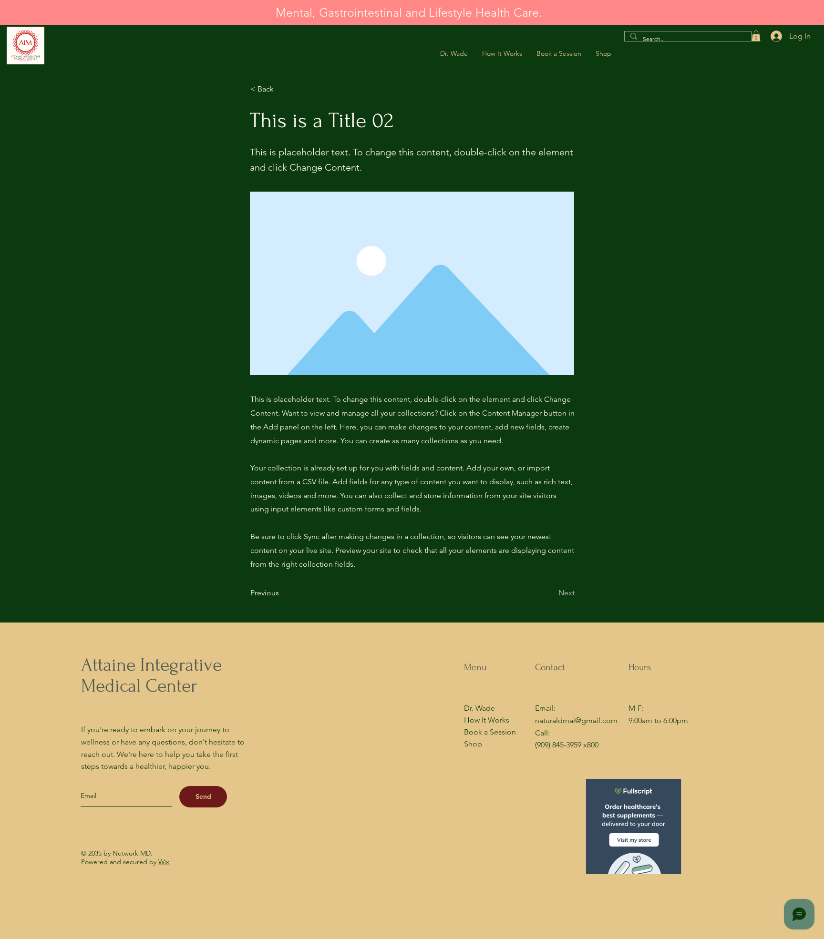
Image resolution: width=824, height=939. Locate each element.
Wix (163, 861)
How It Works (486, 720)
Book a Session (490, 731)
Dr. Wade (479, 708)
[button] (756, 36)
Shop (473, 743)
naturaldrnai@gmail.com (576, 720)
